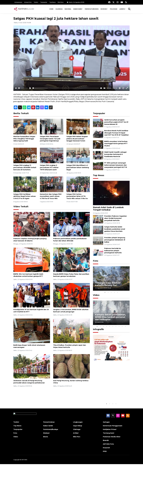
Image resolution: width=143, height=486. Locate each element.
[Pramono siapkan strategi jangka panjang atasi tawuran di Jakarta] (31, 224)
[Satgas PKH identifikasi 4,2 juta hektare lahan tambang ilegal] (78, 155)
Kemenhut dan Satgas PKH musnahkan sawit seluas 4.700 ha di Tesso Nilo (50, 196)
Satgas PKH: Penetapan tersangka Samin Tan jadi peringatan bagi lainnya (50, 139)
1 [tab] (105, 292)
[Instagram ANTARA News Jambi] (118, 2)
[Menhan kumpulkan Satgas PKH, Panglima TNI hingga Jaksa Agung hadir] (25, 126)
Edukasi (46, 433)
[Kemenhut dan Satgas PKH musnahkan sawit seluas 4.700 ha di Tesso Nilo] (51, 184)
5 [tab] (118, 292)
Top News (52, 2)
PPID (105, 451)
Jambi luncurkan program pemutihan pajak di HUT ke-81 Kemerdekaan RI (116, 122)
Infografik (98, 329)
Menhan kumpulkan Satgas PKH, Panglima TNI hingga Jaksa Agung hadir (24, 139)
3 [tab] (111, 292)
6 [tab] (113, 326)
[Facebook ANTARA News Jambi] (109, 2)
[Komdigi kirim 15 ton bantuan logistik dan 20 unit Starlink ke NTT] (31, 295)
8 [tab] (119, 326)
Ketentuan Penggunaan (112, 426)
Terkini (36, 2)
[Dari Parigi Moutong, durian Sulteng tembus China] (71, 366)
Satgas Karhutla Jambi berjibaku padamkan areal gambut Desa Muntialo (114, 229)
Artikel (75, 433)
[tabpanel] (111, 278)
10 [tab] (125, 326)
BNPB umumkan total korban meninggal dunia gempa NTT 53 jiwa (116, 143)
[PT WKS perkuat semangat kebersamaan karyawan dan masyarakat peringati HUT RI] (98, 166)
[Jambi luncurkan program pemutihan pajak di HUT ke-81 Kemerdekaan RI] (98, 123)
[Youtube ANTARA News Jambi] (122, 2)
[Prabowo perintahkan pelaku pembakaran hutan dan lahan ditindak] (71, 224)
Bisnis (45, 437)
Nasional (68, 9)
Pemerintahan (49, 422)
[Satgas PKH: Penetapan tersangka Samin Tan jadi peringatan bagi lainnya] (51, 126)
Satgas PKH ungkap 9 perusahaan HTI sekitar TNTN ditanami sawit (49, 167)
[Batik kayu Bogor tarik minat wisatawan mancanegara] (31, 331)
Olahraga (58, 9)
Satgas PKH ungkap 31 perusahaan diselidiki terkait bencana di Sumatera (24, 167)
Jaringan (106, 422)
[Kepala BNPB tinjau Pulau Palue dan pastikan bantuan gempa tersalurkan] (71, 260)
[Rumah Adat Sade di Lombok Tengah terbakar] (111, 193)
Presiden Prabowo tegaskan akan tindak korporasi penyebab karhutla (115, 218)
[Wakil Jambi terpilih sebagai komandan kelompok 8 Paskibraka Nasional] (98, 155)
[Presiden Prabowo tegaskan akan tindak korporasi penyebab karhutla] (98, 219)
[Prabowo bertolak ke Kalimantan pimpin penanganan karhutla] (98, 251)
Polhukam (113, 9)
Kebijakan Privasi (109, 429)
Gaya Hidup (77, 426)
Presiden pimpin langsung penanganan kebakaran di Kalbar (114, 240)
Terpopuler (43, 2)
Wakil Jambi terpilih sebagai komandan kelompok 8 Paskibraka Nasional (115, 154)
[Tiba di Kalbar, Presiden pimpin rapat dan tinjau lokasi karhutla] (71, 331)
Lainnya (122, 9)
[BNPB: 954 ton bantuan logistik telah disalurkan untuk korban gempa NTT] (31, 260)
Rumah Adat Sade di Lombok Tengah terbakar (108, 208)
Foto (95, 261)
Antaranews (18, 2)
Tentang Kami (108, 433)
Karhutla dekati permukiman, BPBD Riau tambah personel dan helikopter (110, 317)
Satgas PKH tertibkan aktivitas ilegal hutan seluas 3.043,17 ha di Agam (24, 196)
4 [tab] (114, 292)
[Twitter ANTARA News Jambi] (113, 2)
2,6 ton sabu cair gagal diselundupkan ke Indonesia (110, 395)
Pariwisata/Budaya (92, 9)
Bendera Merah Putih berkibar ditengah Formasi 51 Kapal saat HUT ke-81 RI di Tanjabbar (116, 133)
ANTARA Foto (108, 444)
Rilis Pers (60, 2)
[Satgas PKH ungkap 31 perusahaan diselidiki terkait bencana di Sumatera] (25, 155)
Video (96, 295)
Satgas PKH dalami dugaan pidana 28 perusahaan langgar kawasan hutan (77, 139)
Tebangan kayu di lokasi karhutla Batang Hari (107, 284)
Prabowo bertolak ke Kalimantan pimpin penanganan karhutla (113, 250)
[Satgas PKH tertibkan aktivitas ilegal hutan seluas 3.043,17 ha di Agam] (25, 184)
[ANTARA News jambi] (23, 9)
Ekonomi (104, 9)
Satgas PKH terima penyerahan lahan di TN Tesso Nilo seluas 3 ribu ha (77, 196)
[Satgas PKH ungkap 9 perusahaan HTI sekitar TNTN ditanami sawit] (51, 155)
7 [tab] (116, 326)
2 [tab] (108, 292)
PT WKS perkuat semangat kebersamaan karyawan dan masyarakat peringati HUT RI (115, 165)
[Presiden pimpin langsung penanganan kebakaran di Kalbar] (98, 241)
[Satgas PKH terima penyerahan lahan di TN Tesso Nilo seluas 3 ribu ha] (78, 184)
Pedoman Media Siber (111, 437)
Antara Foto (28, 2)
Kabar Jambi (77, 9)
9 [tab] (122, 326)
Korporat (106, 448)
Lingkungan (78, 422)
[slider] (23, 88)
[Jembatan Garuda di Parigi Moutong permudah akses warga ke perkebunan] (31, 366)
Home (51, 9)
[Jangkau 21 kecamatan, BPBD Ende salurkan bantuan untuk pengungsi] (71, 295)
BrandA (106, 440)
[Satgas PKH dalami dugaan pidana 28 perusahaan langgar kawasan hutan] (78, 126)
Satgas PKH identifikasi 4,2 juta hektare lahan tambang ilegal (77, 167)
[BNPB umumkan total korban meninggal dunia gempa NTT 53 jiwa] (98, 144)
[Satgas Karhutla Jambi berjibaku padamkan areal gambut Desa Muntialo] (98, 230)
